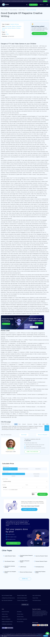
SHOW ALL (24, 604)
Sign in (41, 4)
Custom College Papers (22, 600)
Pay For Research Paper (7, 595)
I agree (45, 635)
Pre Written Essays (37, 600)
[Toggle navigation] (47, 5)
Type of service (6, 466)
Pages (27, 484)
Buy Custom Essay (37, 595)
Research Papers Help (22, 595)
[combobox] (25, 481)
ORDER (45, 1)
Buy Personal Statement (7, 600)
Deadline (4, 484)
